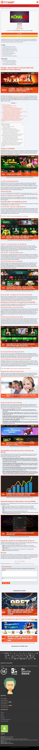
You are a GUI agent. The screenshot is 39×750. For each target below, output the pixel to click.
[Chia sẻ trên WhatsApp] (15, 561)
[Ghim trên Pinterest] (22, 561)
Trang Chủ (3, 8)
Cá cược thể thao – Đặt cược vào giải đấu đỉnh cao (12, 108)
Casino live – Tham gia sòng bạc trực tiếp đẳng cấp (12, 109)
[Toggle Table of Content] (22, 124)
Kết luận (3, 121)
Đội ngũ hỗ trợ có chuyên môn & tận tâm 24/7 (11, 116)
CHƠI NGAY (19, 33)
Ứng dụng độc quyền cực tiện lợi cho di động (11, 113)
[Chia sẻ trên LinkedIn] (24, 561)
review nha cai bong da (30, 563)
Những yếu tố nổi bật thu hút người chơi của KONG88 (11, 112)
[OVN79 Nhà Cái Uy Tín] (8, 2)
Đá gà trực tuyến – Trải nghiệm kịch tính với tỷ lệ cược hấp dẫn (14, 111)
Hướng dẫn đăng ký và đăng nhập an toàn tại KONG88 (11, 119)
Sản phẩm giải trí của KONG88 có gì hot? (9, 107)
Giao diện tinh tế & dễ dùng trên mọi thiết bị (11, 114)
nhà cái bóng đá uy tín (12, 204)
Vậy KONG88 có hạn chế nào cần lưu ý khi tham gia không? (12, 118)
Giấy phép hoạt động (6, 106)
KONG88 (34, 554)
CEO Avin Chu (10, 743)
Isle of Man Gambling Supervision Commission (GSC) (11, 194)
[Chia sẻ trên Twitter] (18, 561)
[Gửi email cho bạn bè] (20, 561)
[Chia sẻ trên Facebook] (17, 561)
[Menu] (37, 2)
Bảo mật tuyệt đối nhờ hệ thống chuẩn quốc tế (11, 115)
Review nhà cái (8, 8)
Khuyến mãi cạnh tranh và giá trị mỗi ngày (10, 117)
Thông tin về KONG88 (5, 104)
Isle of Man (21, 563)
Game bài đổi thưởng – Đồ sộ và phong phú (11, 110)
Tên (2, 578)
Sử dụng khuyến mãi (19, 36)
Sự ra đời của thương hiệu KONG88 (9, 105)
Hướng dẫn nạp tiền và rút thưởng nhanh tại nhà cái (11, 120)
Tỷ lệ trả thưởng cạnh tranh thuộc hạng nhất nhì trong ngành (13, 139)
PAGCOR (34, 193)
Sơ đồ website (26, 747)
